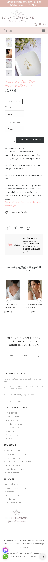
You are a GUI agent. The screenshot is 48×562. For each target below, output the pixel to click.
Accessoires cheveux (12, 451)
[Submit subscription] (38, 356)
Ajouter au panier (30, 140)
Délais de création (13, 417)
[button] (16, 212)
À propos (10, 439)
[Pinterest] (32, 532)
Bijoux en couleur (13, 435)
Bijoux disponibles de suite (15, 454)
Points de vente (12, 428)
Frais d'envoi (11, 413)
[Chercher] (35, 25)
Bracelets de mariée (12, 465)
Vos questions (12, 420)
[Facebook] (16, 532)
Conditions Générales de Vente (17, 488)
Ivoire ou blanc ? (12, 431)
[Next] (39, 300)
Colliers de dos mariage (14, 469)
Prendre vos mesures (15, 424)
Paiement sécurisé (11, 495)
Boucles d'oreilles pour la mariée (17, 462)
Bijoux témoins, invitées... (14, 458)
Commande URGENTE (13, 503)
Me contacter (9, 492)
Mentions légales (11, 484)
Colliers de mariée (11, 473)
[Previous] (8, 300)
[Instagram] (24, 532)
